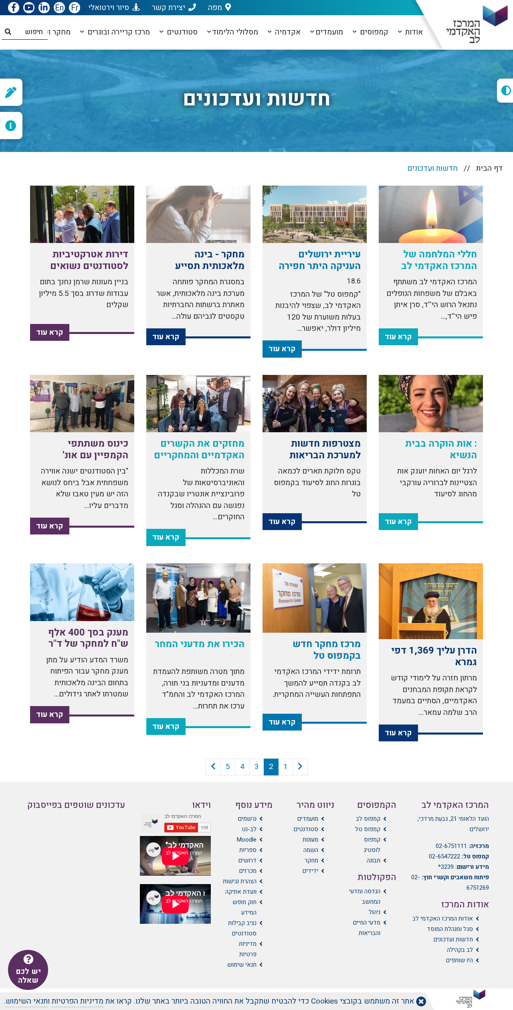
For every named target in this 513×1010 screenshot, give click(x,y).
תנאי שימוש (241, 964)
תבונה (373, 860)
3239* (446, 866)
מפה (215, 7)
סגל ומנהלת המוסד (450, 929)
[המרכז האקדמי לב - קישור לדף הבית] (470, 24)
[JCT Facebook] (13, 8)
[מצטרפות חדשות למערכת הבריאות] (315, 404)
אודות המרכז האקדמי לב (442, 918)
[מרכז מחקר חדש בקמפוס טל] (315, 598)
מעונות (310, 839)
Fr (75, 8)
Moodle (246, 839)
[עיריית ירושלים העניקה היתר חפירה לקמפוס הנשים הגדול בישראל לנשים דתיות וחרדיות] (315, 214)
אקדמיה (287, 32)
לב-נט (249, 829)
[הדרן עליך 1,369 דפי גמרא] (431, 601)
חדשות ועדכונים (453, 939)
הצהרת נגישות (239, 881)
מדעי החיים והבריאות (366, 927)
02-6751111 (451, 846)
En (59, 8)
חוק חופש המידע (244, 907)
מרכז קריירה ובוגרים (117, 32)
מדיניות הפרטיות (77, 1001)
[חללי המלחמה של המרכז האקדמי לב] (431, 214)
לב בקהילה (460, 949)
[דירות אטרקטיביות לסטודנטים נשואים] (82, 214)
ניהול (374, 912)
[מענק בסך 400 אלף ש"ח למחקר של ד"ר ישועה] (82, 592)
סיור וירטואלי (108, 7)
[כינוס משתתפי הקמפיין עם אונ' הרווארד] (82, 404)
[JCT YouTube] (28, 8)
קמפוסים (373, 32)
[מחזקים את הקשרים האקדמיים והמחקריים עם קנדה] (198, 404)
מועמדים (329, 32)
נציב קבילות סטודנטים (242, 928)
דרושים (247, 860)
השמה (310, 850)
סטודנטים (181, 32)
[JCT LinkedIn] (44, 8)
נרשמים (247, 818)
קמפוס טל (367, 829)
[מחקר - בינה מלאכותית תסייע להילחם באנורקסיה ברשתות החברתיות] (198, 214)
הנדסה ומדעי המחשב (364, 896)
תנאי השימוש (27, 1001)
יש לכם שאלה (28, 976)
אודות (413, 32)
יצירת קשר (168, 7)
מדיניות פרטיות (247, 949)
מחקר (311, 860)
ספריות (247, 850)
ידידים (310, 870)
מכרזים (247, 870)
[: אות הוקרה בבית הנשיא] (431, 404)
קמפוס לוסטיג (372, 844)
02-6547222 (444, 856)
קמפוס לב (368, 818)
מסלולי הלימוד (235, 32)
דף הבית (489, 168)
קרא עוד (398, 336)
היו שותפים (459, 960)
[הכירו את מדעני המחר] (198, 598)
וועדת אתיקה (240, 891)
